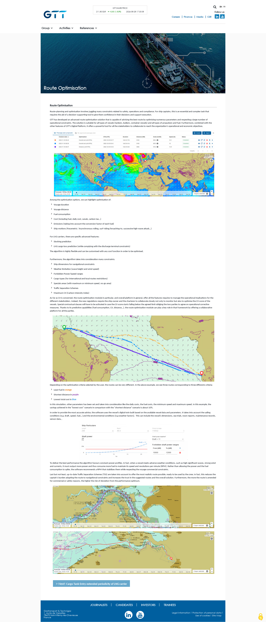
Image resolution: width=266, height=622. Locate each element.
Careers (176, 16)
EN (221, 7)
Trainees (170, 605)
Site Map (217, 615)
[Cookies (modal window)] (260, 617)
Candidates (124, 605)
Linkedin (217, 16)
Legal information (181, 612)
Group (46, 28)
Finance (188, 16)
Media (199, 16)
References (87, 28)
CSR (209, 16)
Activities (64, 28)
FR (224, 7)
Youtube (222, 16)
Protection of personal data (207, 612)
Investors (148, 605)
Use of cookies (202, 615)
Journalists (98, 605)
